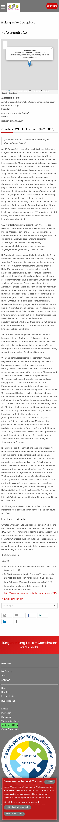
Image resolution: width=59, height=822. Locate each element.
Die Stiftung (6, 671)
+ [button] (5, 43)
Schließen (49, 781)
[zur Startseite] (13, 7)
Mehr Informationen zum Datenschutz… (23, 802)
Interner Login (7, 696)
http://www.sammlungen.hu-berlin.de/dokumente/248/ (30, 593)
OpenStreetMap (14, 91)
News (3, 688)
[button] (7, 615)
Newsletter (6, 692)
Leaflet (4, 91)
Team (3, 676)
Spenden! (52, 6)
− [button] (5, 47)
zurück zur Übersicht (13, 599)
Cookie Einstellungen (10, 729)
